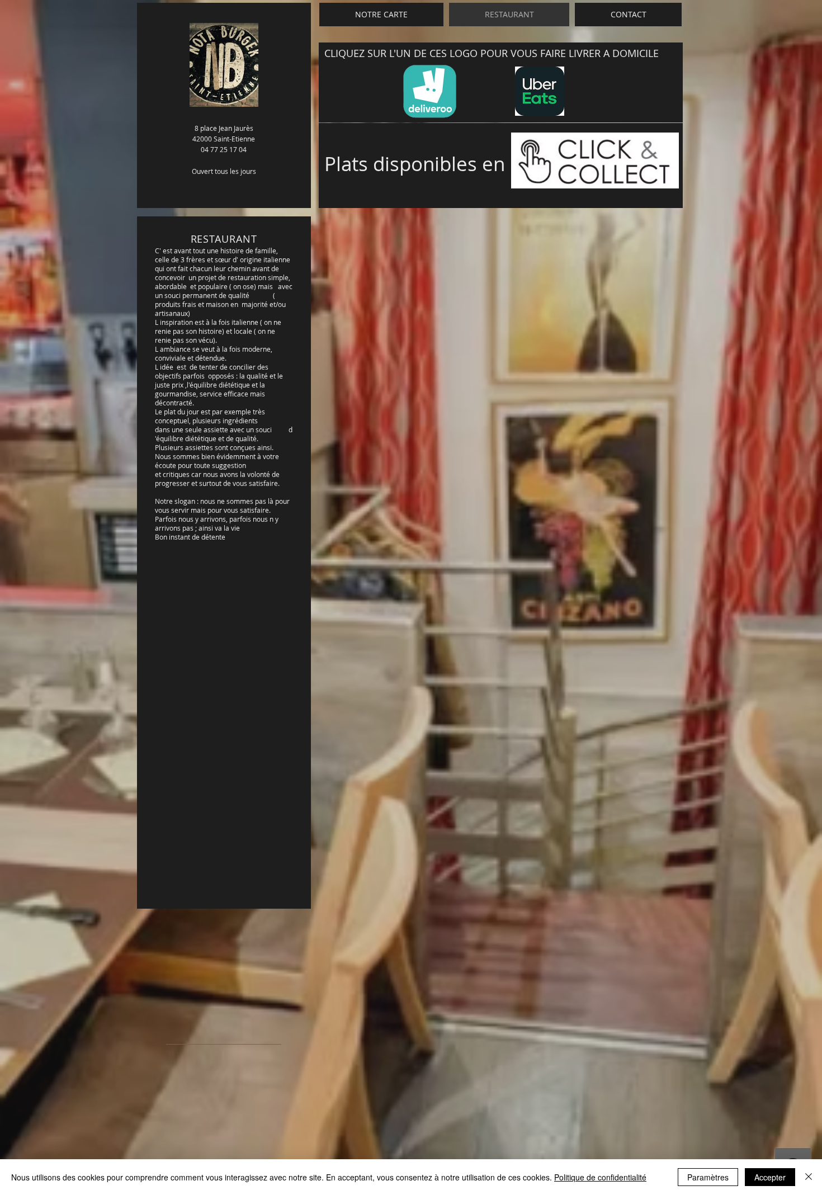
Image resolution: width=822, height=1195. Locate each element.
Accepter (770, 1177)
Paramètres (708, 1177)
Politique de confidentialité (600, 1177)
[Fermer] (808, 1177)
